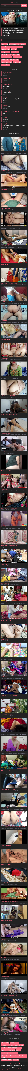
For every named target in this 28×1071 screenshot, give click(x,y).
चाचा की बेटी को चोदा (19, 1045)
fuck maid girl (17, 62)
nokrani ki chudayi (6, 54)
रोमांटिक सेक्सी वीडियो (12, 1047)
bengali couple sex (14, 44)
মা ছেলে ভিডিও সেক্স (5, 1045)
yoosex (14, 2)
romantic (18, 1050)
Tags (16, 1063)
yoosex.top (5, 1069)
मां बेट (12, 1045)
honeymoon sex (6, 52)
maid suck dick (5, 64)
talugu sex (14, 49)
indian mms (5, 44)
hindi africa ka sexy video (8, 1050)
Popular (12, 1063)
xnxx (13, 46)
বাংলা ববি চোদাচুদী (5, 1052)
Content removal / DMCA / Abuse (17, 1069)
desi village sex (6, 49)
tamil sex (23, 44)
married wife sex (6, 46)
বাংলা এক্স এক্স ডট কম (14, 1052)
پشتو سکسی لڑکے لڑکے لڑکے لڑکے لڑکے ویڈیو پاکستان (12, 1056)
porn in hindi (19, 46)
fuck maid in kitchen (7, 57)
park (20, 1047)
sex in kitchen (15, 52)
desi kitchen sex (14, 59)
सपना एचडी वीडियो (14, 1042)
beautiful (4, 1047)
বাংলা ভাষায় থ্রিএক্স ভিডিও (6, 1059)
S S (4, 39)
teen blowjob (16, 54)
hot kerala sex (5, 1042)
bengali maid (5, 59)
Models (20, 1063)
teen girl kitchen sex (7, 62)
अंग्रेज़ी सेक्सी (16, 1059)
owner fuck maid (17, 57)
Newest (7, 1063)
